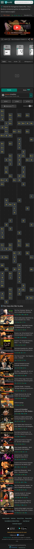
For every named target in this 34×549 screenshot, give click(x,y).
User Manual (26, 521)
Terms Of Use (20, 518)
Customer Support (17, 523)
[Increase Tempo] (9, 39)
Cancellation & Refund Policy (12, 521)
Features (13, 518)
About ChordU (5, 518)
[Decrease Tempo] (2, 39)
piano (9, 61)
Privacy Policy (28, 518)
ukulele (15, 61)
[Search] (31, 2)
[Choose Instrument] (19, 61)
